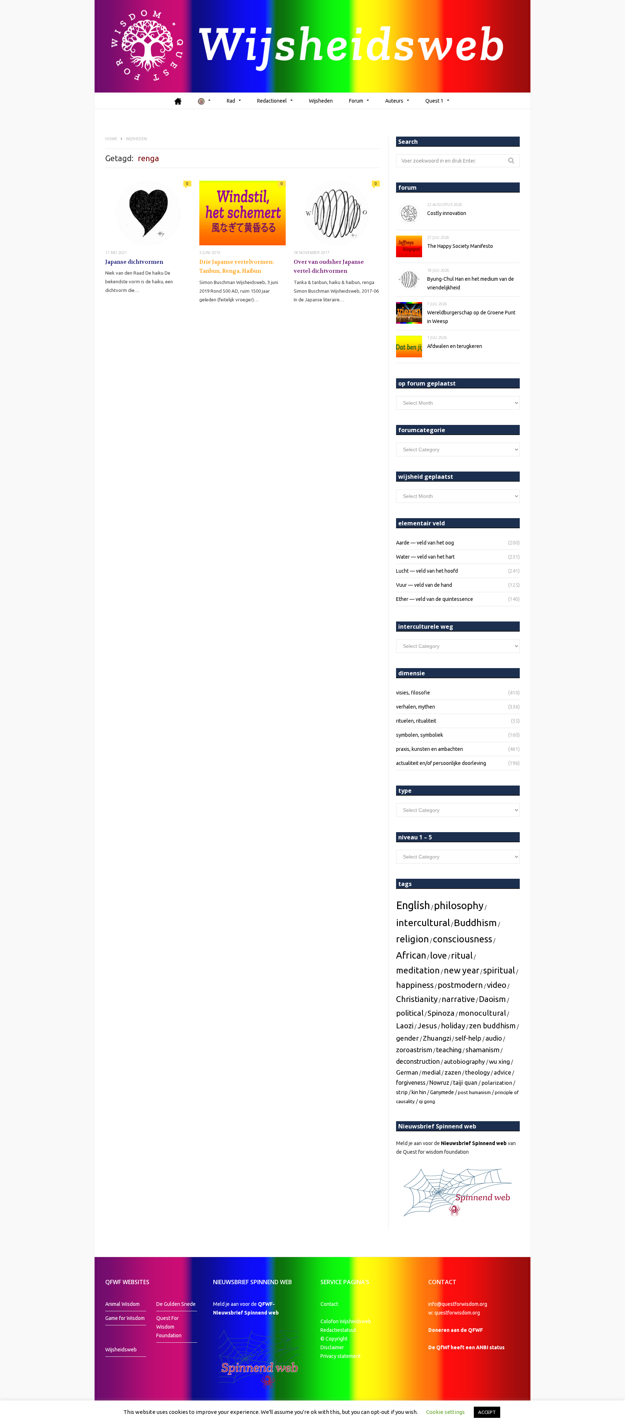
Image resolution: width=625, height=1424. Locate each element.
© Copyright (334, 1339)
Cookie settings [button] (445, 1412)
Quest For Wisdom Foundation (169, 1326)
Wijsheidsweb (121, 1349)
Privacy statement (340, 1356)
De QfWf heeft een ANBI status (466, 1347)
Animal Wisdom (122, 1304)
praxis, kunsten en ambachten (429, 749)
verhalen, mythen (415, 707)
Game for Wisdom (125, 1318)
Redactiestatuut (338, 1330)
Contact (329, 1304)
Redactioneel (272, 101)
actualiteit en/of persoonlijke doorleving (441, 763)
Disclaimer (332, 1347)
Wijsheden (321, 101)
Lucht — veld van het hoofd (427, 571)
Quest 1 (434, 101)
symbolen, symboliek (419, 735)
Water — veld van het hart (425, 557)
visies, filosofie (413, 693)
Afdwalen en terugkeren (454, 346)
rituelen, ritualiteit (416, 721)
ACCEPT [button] (487, 1412)
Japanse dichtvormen (134, 262)
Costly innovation (446, 213)
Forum (356, 101)
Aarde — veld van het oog (425, 543)
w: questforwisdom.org (454, 1313)
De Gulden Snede (176, 1304)
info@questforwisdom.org (457, 1304)
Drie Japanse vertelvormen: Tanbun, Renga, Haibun (236, 266)
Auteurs (394, 101)
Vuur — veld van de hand (424, 585)
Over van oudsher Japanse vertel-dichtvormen (329, 266)
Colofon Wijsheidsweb (345, 1321)
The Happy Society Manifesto (460, 246)
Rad (231, 101)
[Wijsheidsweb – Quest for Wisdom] (312, 46)
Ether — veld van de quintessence (434, 599)
